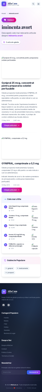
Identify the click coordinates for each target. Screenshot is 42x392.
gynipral (10, 268)
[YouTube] (9, 305)
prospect (11, 272)
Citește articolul (10, 125)
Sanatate (7, 330)
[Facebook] (3, 305)
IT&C (5, 324)
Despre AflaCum (7, 345)
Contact (4, 349)
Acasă (4, 13)
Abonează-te (33, 372)
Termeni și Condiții (8, 356)
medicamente (23, 268)
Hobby (6, 327)
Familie (6, 318)
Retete (6, 321)
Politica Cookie (7, 352)
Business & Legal (9, 333)
